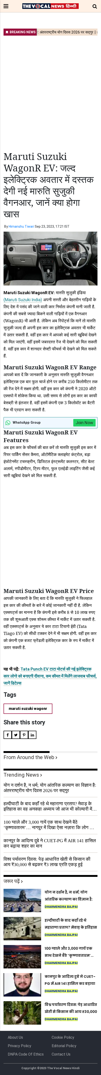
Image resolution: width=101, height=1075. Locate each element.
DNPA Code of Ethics (26, 1054)
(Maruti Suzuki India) (23, 299)
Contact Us (61, 1054)
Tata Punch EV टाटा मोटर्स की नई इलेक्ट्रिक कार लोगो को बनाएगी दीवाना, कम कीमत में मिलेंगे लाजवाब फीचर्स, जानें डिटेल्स (50, 676)
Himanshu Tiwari (21, 226)
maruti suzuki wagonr (28, 708)
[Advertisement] (50, 90)
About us (15, 1037)
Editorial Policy (64, 1046)
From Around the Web (29, 757)
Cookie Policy (63, 1037)
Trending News (21, 775)
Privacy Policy (19, 1046)
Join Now (84, 422)
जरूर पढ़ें (12, 881)
